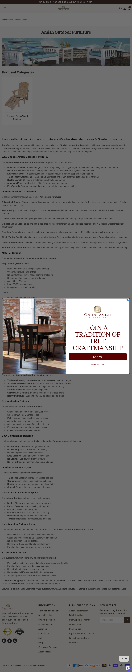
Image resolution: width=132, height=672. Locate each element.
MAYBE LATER (97, 364)
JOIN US (97, 356)
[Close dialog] (127, 300)
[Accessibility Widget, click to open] (128, 668)
